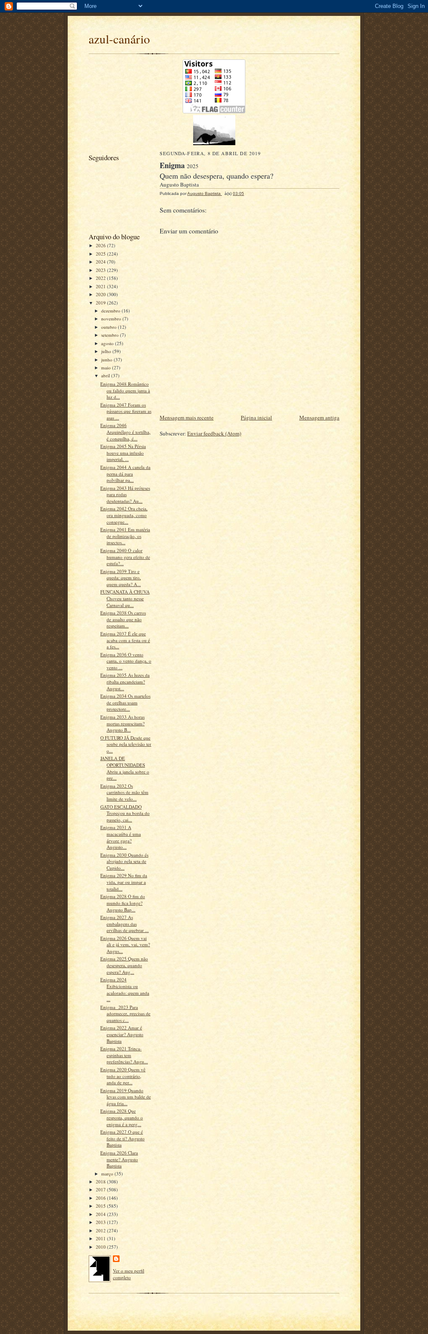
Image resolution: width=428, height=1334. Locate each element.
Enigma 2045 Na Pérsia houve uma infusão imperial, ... (123, 452)
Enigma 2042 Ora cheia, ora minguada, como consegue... (124, 515)
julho (106, 351)
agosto (108, 343)
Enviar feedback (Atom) (214, 433)
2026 (101, 245)
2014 (101, 1214)
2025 (101, 254)
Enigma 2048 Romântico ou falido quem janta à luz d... (125, 390)
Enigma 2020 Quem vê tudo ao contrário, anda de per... (122, 1076)
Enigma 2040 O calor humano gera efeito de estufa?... (125, 556)
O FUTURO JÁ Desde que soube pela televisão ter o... (125, 744)
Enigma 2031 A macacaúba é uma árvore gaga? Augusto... (120, 837)
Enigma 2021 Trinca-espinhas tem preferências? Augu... (124, 1055)
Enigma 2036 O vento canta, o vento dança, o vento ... (125, 661)
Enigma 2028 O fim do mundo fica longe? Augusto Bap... (122, 902)
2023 (101, 270)
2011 (101, 1238)
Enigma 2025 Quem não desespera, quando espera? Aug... (124, 965)
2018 (101, 1181)
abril (106, 375)
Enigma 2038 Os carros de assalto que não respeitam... (123, 619)
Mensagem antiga (319, 417)
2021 (101, 286)
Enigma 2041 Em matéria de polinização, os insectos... (125, 535)
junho (107, 359)
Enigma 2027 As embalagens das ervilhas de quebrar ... (124, 923)
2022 (101, 278)
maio (106, 367)
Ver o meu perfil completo (128, 1273)
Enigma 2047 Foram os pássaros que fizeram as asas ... (125, 411)
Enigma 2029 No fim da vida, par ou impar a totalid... (123, 881)
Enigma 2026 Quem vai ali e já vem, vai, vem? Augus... (125, 944)
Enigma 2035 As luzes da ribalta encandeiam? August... (125, 681)
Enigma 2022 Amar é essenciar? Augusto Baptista (121, 1034)
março (108, 1173)
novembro (111, 318)
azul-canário (119, 39)
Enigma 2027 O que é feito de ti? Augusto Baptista (122, 1138)
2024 (101, 262)
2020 (101, 294)
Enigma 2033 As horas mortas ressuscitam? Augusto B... (122, 723)
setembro (110, 335)
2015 (101, 1206)
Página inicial (256, 417)
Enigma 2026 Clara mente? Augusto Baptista (119, 1159)
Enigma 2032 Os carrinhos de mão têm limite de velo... (124, 792)
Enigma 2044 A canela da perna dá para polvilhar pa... (125, 473)
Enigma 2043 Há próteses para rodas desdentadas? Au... (125, 494)
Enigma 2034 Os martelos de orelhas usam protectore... (125, 702)
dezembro (111, 310)
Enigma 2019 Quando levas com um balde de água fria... (125, 1096)
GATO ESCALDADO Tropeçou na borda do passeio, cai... (125, 813)
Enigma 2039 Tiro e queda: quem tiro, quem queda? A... (120, 577)
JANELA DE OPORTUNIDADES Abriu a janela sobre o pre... (124, 768)
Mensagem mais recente (187, 417)
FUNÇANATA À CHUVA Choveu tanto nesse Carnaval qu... (125, 598)
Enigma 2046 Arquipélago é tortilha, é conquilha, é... (125, 431)
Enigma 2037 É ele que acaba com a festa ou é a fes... (125, 640)
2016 (101, 1198)
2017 (101, 1189)
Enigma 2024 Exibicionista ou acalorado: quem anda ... (124, 989)
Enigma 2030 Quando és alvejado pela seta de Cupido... (124, 861)
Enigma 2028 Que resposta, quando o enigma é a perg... (121, 1117)
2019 (101, 303)
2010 (101, 1247)
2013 (101, 1222)
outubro (109, 327)
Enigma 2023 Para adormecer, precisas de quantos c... (125, 1013)
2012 (101, 1230)
